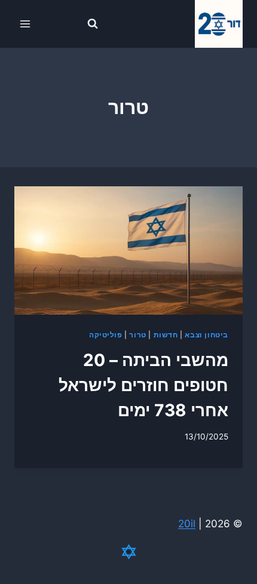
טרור (137, 334)
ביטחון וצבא (206, 334)
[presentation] (128, 250)
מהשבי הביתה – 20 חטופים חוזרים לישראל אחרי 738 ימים (143, 385)
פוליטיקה (106, 334)
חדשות (166, 334)
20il (186, 524)
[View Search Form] (92, 24)
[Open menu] (25, 23)
